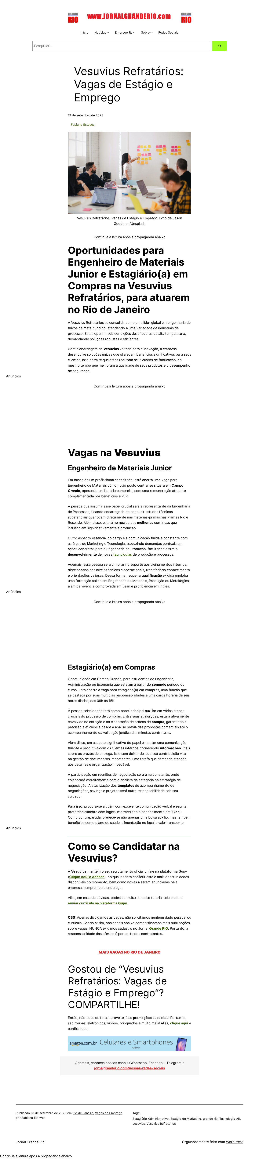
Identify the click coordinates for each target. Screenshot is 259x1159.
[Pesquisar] (219, 46)
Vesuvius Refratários (161, 1123)
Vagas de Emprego (108, 1113)
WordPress (234, 1142)
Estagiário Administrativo (151, 1119)
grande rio (210, 1119)
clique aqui (179, 1023)
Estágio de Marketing (185, 1119)
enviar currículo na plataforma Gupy (97, 903)
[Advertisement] (129, 415)
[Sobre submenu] (151, 33)
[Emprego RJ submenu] (134, 33)
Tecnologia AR (229, 1119)
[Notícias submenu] (108, 33)
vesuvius (139, 1123)
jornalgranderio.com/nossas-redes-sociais (129, 1068)
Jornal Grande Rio (30, 1142)
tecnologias (122, 554)
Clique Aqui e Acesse (86, 877)
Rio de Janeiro (83, 1113)
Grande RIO (158, 928)
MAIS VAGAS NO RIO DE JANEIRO (130, 952)
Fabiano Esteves (82, 124)
